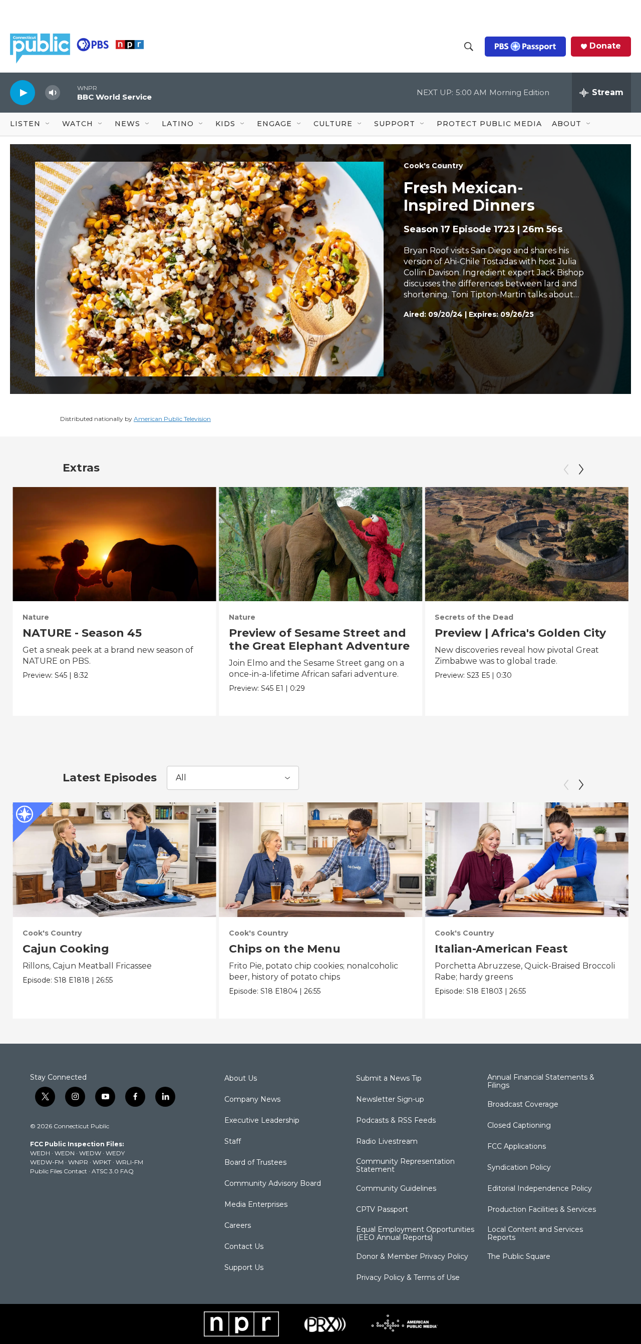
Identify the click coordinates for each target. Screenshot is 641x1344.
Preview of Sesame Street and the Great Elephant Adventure (319, 639)
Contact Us (243, 1247)
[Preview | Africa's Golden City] (526, 544)
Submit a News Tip (389, 1079)
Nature (36, 617)
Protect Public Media (489, 123)
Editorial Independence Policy (539, 1189)
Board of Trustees (255, 1163)
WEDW (90, 1153)
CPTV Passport (382, 1210)
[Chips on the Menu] (321, 859)
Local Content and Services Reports (535, 1234)
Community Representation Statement (405, 1166)
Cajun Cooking (66, 949)
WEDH (40, 1153)
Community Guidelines (396, 1189)
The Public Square (518, 1257)
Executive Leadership (261, 1121)
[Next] (581, 470)
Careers (237, 1226)
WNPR (78, 1162)
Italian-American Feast (501, 949)
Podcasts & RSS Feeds (396, 1121)
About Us (240, 1079)
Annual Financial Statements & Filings (540, 1082)
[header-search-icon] (468, 46)
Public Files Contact (58, 1171)
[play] (23, 92)
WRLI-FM (129, 1162)
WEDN (65, 1153)
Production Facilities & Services (541, 1210)
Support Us (243, 1268)
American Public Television (172, 418)
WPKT (102, 1162)
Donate (605, 46)
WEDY (115, 1153)
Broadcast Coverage (522, 1105)
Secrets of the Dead (474, 617)
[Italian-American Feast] (526, 859)
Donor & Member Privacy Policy (412, 1257)
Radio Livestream (387, 1142)
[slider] (68, 92)
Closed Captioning (519, 1126)
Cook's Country (433, 165)
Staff (232, 1142)
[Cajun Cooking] (114, 859)
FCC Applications (516, 1147)
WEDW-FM (47, 1162)
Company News (252, 1100)
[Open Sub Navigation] (48, 124)
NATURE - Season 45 (82, 633)
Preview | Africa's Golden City (520, 633)
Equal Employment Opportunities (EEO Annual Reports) (415, 1234)
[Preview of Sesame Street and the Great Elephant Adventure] (321, 544)
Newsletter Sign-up (390, 1100)
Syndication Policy (519, 1168)
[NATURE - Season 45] (114, 544)
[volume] (52, 93)
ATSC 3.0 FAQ (113, 1171)
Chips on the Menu (285, 949)
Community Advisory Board (272, 1184)
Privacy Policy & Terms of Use (408, 1278)
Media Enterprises (255, 1205)
